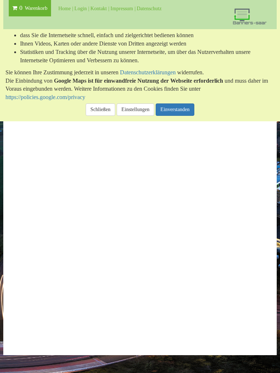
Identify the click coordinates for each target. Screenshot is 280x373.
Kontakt (99, 8)
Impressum (122, 8)
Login (81, 8)
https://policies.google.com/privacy (45, 97)
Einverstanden (175, 109)
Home (65, 8)
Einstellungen (135, 109)
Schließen (100, 109)
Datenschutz (149, 8)
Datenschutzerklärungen (148, 72)
